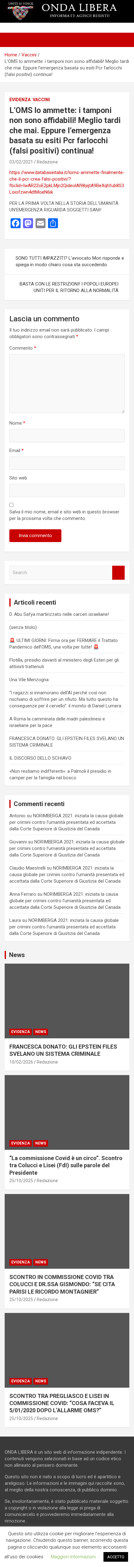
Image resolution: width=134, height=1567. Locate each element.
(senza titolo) (23, 627)
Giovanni (18, 842)
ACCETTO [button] (115, 1557)
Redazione (47, 161)
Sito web (18, 478)
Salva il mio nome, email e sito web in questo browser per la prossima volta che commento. (64, 515)
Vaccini (41, 99)
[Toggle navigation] (12, 40)
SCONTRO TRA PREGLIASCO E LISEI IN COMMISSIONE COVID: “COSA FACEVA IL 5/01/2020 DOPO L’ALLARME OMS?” (61, 1403)
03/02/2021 (21, 161)
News (40, 1032)
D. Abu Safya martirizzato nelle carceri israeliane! (59, 614)
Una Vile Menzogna (29, 679)
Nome (17, 423)
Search (118, 573)
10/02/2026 (21, 1062)
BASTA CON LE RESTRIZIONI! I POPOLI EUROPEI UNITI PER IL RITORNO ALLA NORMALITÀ (69, 287)
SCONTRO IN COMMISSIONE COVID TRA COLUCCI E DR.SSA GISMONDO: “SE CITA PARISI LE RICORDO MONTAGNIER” (62, 1284)
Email (16, 450)
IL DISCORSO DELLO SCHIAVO (40, 758)
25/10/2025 (21, 1180)
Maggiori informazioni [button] (73, 1557)
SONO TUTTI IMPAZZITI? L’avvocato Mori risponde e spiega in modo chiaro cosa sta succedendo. (70, 261)
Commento (22, 348)
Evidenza (20, 99)
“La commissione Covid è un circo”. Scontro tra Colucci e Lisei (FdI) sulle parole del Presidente (65, 1165)
